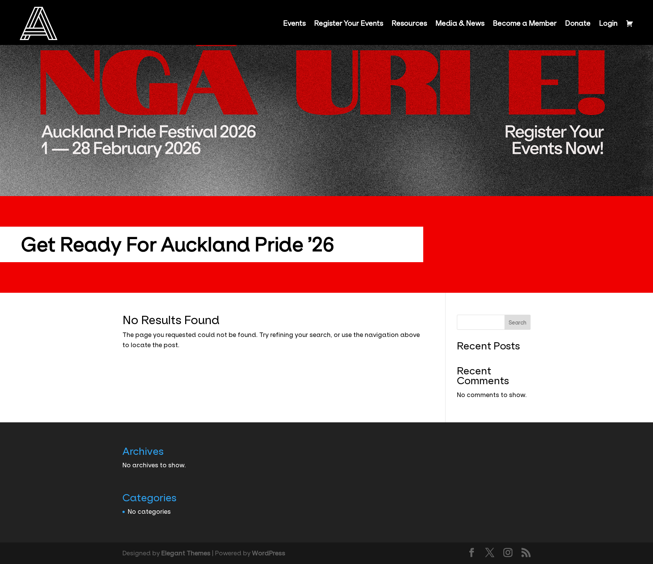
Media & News (459, 23)
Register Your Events (348, 23)
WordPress (268, 553)
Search (517, 322)
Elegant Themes (185, 553)
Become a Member (525, 23)
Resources (409, 23)
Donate (578, 23)
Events (294, 23)
